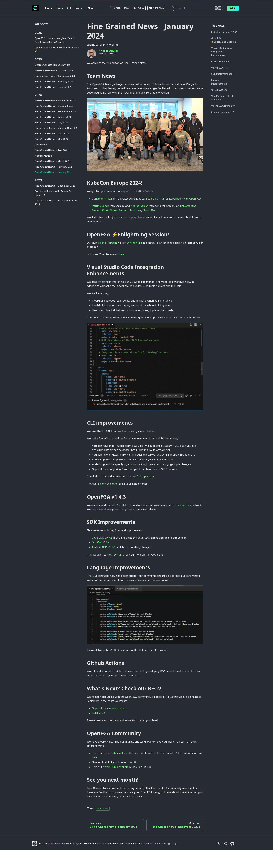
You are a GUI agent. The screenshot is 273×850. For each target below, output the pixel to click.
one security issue (183, 505)
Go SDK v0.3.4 (101, 542)
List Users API (42, 144)
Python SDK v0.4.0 (103, 547)
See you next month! (222, 112)
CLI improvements (221, 61)
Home (49, 8)
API (69, 8)
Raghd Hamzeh (107, 242)
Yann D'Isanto (108, 483)
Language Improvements (219, 82)
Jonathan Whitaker (103, 198)
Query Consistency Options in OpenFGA (56, 128)
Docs (59, 8)
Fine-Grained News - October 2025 (54, 70)
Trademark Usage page (164, 843)
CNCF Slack (158, 8)
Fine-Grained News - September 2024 (55, 111)
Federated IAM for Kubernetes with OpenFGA (173, 198)
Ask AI (232, 8)
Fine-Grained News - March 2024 (52, 161)
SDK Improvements (221, 74)
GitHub (232, 843)
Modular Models (43, 155)
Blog (90, 8)
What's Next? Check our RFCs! (222, 98)
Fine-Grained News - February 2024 (54, 166)
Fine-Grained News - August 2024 (53, 117)
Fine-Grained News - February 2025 (54, 81)
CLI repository (145, 476)
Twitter (140, 8)
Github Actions (219, 89)
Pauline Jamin (100, 205)
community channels (115, 766)
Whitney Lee (134, 242)
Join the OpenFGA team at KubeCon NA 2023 (56, 202)
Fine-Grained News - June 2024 (52, 133)
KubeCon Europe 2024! (224, 32)
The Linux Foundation (59, 843)
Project (79, 8)
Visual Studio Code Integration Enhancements (221, 52)
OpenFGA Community (223, 105)
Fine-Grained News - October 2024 (54, 106)
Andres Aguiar (139, 205)
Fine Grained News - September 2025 (55, 76)
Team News (217, 25)
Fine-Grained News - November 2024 (55, 100)
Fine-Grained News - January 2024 (53, 172)
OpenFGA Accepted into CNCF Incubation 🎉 (57, 49)
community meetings (115, 753)
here (121, 254)
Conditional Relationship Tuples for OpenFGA (53, 193)
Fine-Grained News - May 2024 (51, 139)
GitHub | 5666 (122, 8)
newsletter (102, 808)
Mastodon (239, 843)
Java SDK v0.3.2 (102, 537)
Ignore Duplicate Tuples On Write (52, 65)
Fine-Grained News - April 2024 (51, 150)
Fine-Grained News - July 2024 (51, 122)
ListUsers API (100, 713)
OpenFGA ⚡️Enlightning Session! (224, 40)
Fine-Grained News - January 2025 (53, 87)
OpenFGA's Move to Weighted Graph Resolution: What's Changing (54, 40)
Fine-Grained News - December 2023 (55, 185)
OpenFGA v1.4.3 (220, 67)
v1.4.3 (122, 505)
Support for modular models (109, 708)
